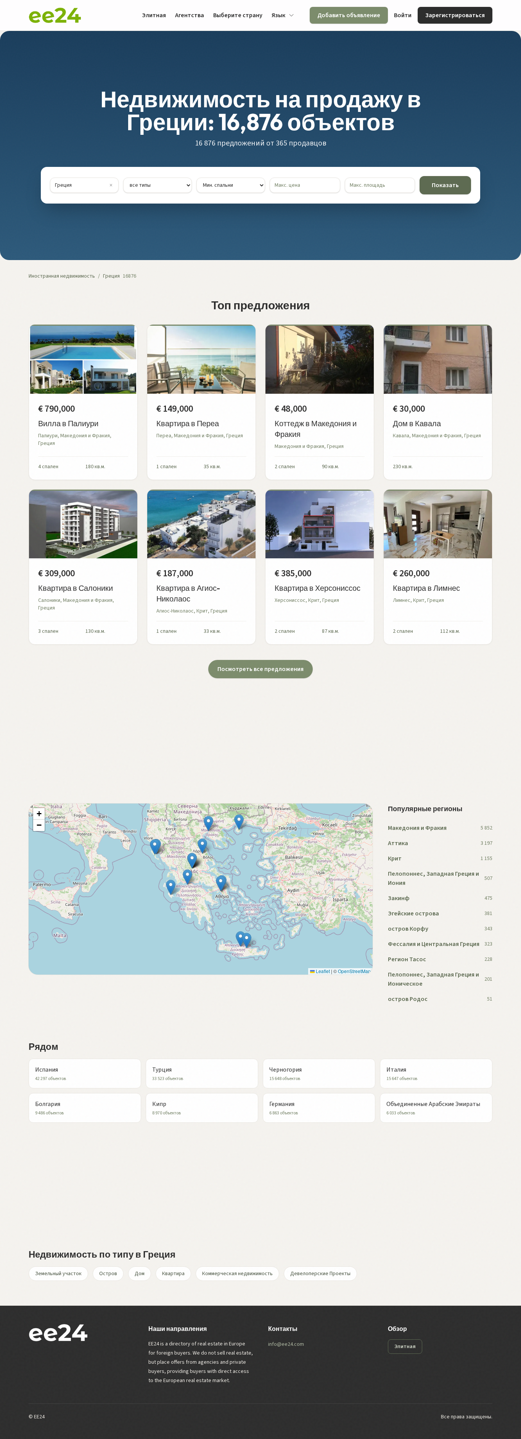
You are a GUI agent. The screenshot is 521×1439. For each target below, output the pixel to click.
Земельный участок (58, 1273)
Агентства (189, 15)
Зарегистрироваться (455, 15)
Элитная (154, 15)
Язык (278, 15)
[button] (208, 823)
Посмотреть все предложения (260, 669)
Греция (111, 276)
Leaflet (322, 971)
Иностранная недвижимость (62, 276)
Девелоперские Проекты (320, 1273)
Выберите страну (237, 15)
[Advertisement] (257, 731)
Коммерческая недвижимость (237, 1273)
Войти (403, 15)
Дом (140, 1273)
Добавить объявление (348, 15)
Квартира (173, 1273)
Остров (108, 1273)
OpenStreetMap (354, 971)
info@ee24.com (286, 1344)
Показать (445, 185)
